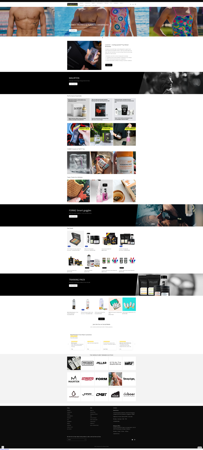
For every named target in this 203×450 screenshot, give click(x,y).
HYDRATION (69, 412)
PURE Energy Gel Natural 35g (100, 312)
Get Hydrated (73, 30)
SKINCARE (69, 425)
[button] (82, 3)
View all (101, 318)
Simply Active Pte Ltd (100, 446)
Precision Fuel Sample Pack (106, 248)
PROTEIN (69, 417)
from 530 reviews (74, 337)
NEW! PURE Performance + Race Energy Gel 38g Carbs (72, 313)
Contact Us (92, 423)
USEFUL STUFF (70, 427)
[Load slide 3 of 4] (101, 37)
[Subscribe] (85, 439)
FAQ (91, 415)
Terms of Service (93, 417)
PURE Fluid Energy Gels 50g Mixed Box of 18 (115, 313)
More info (109, 65)
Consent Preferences (4, 449)
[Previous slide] (95, 38)
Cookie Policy (92, 421)
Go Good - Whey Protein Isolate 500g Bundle (126, 270)
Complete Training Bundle (123, 248)
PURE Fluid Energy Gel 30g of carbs (87, 312)
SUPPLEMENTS (70, 415)
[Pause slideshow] (108, 38)
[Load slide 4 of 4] (102, 37)
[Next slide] (105, 38)
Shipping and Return (94, 414)
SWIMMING (69, 421)
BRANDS (68, 410)
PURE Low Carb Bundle (88, 270)
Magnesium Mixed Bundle (88, 248)
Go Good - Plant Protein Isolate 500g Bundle (109, 270)
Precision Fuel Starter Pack (71, 270)
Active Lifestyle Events (94, 425)
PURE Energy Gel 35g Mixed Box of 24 (128, 312)
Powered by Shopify (106, 446)
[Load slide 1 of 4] (98, 37)
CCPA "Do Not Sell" (93, 419)
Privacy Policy (92, 412)
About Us (92, 410)
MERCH (68, 423)
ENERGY (68, 414)
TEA (68, 419)
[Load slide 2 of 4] (99, 37)
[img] (102, 336)
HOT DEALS (69, 428)
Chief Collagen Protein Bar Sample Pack (74, 248)
